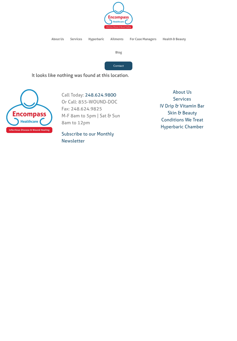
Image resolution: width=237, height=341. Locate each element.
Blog (118, 52)
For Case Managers (143, 39)
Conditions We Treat (182, 120)
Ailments (116, 39)
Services (76, 39)
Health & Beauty (174, 39)
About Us (57, 39)
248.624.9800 (100, 95)
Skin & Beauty (182, 113)
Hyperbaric (96, 39)
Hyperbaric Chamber (182, 126)
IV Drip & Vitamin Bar (182, 106)
